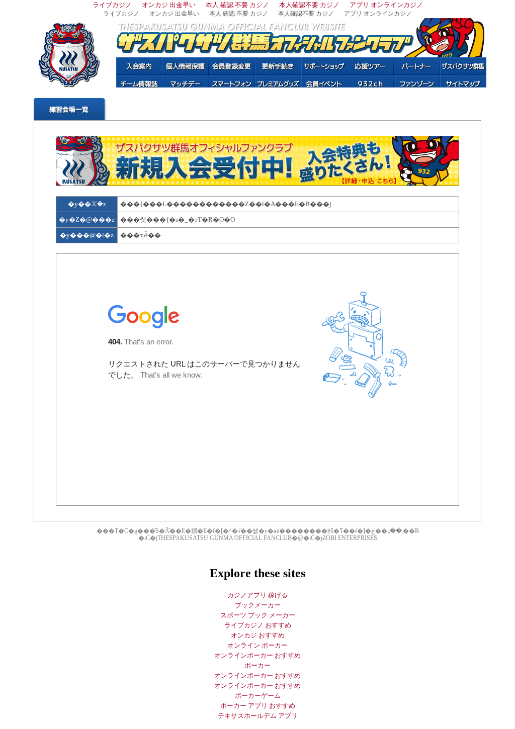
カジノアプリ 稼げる (257, 595)
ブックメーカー (258, 605)
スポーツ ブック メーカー (257, 615)
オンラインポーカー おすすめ (257, 655)
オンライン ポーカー (257, 645)
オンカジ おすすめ (258, 635)
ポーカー (257, 665)
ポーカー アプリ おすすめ (257, 705)
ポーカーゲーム (258, 695)
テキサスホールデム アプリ (258, 715)
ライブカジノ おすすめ (257, 625)
